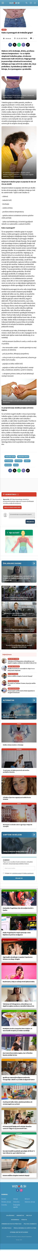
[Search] (26, 3)
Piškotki (24, 1219)
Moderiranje (15, 1219)
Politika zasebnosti (30, 1224)
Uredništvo (20, 1215)
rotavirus (18, 461)
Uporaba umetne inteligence (19, 1232)
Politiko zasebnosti (28, 873)
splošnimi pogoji (16, 873)
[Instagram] (31, 3)
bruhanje (8, 465)
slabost (27, 461)
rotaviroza (9, 461)
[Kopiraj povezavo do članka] (28, 45)
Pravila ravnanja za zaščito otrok (25, 1228)
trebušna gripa (10, 456)
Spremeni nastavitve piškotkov (11, 1224)
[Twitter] (14, 45)
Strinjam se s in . (19, 873)
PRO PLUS (29, 1215)
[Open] (3, 3)
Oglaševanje (10, 1215)
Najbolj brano (7, 654)
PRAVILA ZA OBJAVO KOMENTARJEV (12, 507)
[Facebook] (35, 3)
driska (16, 465)
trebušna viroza (23, 456)
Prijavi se (30, 522)
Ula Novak (8, 38)
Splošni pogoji (6, 1228)
